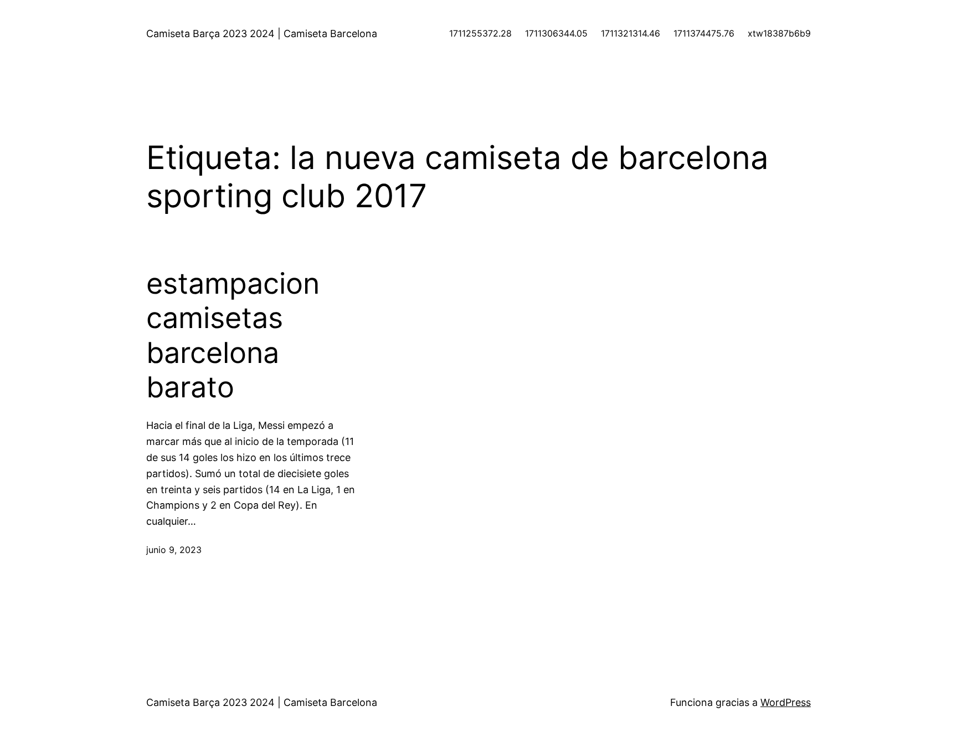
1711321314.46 (630, 33)
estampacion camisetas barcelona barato (233, 336)
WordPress (785, 702)
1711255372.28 (480, 33)
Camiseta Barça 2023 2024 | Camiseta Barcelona (261, 33)
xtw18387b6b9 (779, 33)
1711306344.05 (556, 33)
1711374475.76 (703, 33)
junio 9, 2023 (174, 549)
